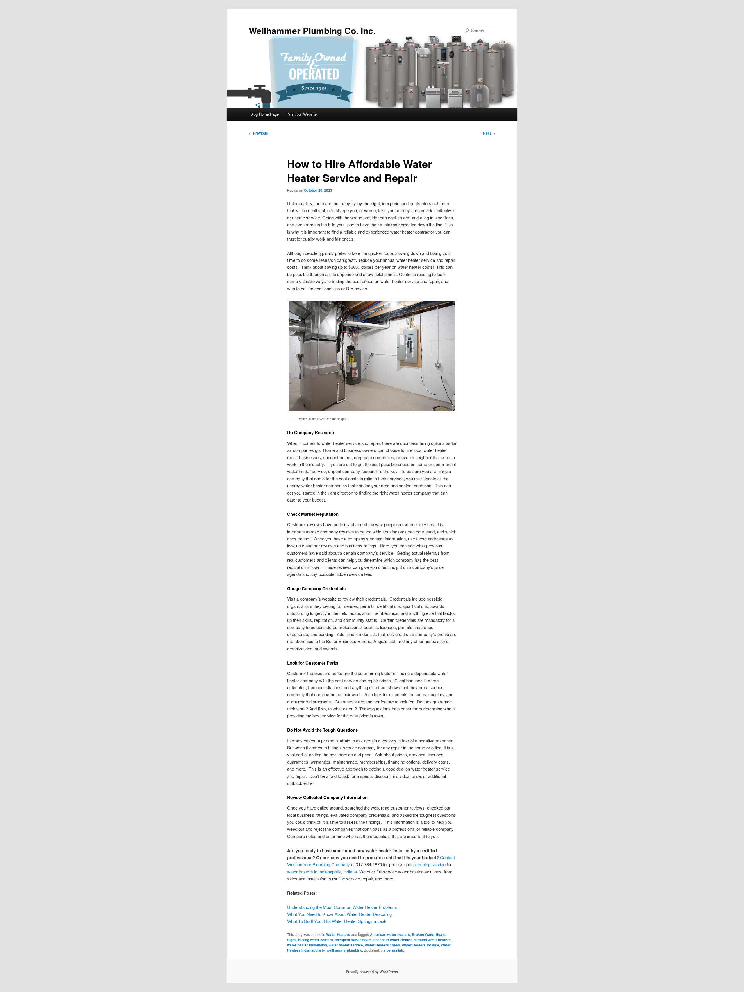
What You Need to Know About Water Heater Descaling (339, 914)
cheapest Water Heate (353, 939)
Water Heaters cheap (382, 945)
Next (489, 133)
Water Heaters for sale (420, 945)
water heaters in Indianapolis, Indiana (322, 872)
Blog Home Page (264, 114)
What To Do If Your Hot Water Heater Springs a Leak (337, 921)
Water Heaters (338, 934)
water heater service (346, 945)
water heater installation (307, 945)
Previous (258, 133)
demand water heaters (432, 939)
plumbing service (429, 864)
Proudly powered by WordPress (372, 971)
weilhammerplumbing (344, 950)
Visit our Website (302, 114)
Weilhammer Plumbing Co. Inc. (312, 30)
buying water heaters (315, 939)
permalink (395, 950)
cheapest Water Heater (392, 939)
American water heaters (390, 934)
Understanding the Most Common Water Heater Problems (342, 907)
